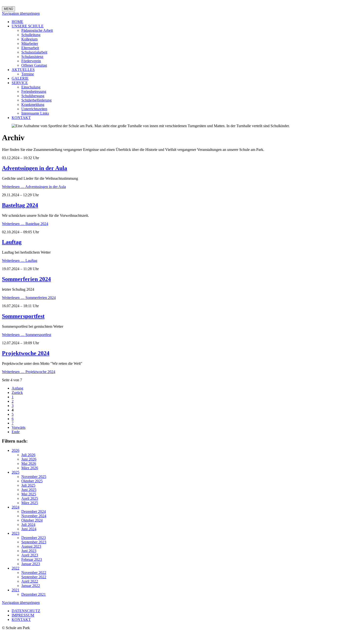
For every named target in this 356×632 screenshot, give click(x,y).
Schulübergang (32, 96)
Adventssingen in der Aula (34, 168)
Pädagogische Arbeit (37, 30)
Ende (16, 432)
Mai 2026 (28, 463)
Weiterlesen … (34, 187)
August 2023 (31, 546)
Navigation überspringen (21, 13)
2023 (15, 533)
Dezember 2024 (33, 511)
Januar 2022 (30, 586)
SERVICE (20, 83)
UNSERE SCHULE (28, 26)
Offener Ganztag (34, 65)
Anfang (17, 388)
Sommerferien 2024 (26, 279)
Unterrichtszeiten (34, 109)
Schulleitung (30, 35)
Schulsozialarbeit (34, 52)
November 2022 (33, 572)
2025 (15, 472)
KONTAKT (21, 118)
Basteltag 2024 (20, 205)
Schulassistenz (32, 57)
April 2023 (29, 555)
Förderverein (31, 61)
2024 (15, 507)
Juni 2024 (28, 529)
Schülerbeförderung (36, 100)
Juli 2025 (28, 485)
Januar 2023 (30, 564)
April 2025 (29, 498)
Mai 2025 (28, 494)
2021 (15, 590)
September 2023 (33, 542)
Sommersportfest (23, 316)
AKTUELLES (23, 70)
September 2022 (33, 577)
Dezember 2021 (33, 594)
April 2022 (29, 581)
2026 (15, 450)
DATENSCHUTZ (26, 611)
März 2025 (29, 503)
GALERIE (20, 78)
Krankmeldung (32, 104)
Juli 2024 (28, 525)
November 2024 (33, 516)
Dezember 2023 (33, 538)
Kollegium (29, 39)
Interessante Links (35, 113)
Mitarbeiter (29, 43)
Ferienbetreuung (33, 91)
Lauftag (12, 242)
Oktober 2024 (32, 520)
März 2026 (29, 468)
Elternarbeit (30, 48)
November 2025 (33, 477)
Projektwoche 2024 (25, 353)
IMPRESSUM (23, 615)
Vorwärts (18, 427)
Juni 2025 (28, 490)
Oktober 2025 (32, 481)
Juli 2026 (28, 455)
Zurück (17, 392)
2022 (15, 568)
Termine (27, 74)
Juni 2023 (28, 551)
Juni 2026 (28, 459)
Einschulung (30, 87)
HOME (17, 22)
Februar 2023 (31, 559)
